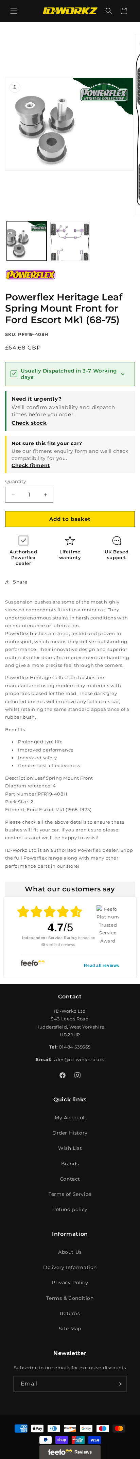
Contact (70, 1179)
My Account (70, 1118)
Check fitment (31, 465)
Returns (70, 1313)
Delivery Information (70, 1267)
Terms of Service (70, 1194)
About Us (70, 1252)
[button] (13, 10)
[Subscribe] (118, 1384)
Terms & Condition (69, 1298)
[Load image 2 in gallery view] (70, 241)
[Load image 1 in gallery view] (27, 241)
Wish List (70, 1148)
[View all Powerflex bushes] (30, 284)
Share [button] (20, 582)
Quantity (15, 481)
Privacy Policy (70, 1283)
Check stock (29, 423)
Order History (70, 1133)
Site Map (70, 1329)
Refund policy (70, 1209)
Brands (70, 1164)
